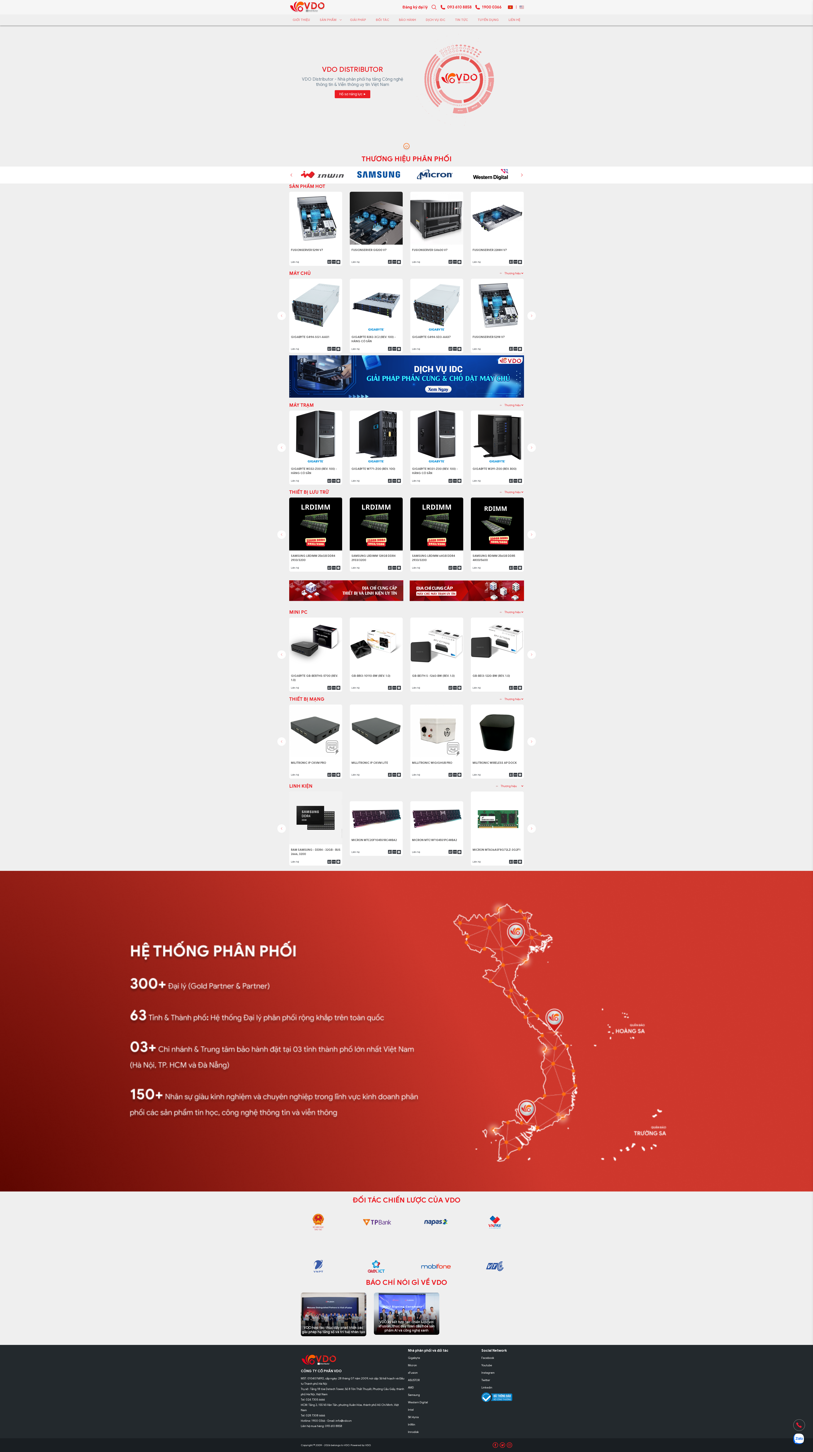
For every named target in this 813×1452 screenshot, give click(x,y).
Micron (412, 1365)
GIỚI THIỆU (301, 20)
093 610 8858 (459, 7)
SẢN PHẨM (328, 20)
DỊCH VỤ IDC (435, 20)
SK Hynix (413, 1417)
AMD (411, 1387)
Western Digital (418, 1402)
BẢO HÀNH (407, 20)
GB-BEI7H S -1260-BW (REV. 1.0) (435, 673)
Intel (411, 1410)
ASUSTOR (414, 1380)
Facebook (487, 1358)
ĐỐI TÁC (382, 20)
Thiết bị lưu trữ (309, 492)
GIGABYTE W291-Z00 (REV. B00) (496, 466)
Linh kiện (300, 786)
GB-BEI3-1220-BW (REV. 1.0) (493, 673)
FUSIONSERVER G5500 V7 (491, 247)
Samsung (414, 1395)
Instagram (488, 1373)
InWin (411, 1424)
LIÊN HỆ (514, 20)
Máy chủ (300, 273)
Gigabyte (414, 1358)
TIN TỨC (461, 20)
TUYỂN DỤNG (488, 20)
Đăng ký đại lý (415, 7)
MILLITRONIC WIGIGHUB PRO (432, 760)
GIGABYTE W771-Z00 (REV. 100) (374, 466)
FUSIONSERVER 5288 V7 (429, 247)
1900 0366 (492, 7)
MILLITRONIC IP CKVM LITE (370, 760)
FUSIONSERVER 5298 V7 (490, 334)
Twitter (485, 1380)
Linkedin (486, 1387)
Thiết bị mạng (306, 699)
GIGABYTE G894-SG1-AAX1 (311, 334)
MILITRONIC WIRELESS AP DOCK (495, 760)
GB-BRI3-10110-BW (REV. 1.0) (373, 673)
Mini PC (298, 612)
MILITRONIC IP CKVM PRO (309, 760)
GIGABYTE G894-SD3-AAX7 (432, 334)
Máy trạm (301, 405)
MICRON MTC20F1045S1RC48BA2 (375, 847)
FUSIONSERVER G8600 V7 (310, 247)
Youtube (486, 1365)
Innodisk (413, 1432)
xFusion (413, 1373)
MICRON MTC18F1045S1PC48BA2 (435, 847)
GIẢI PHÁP (358, 20)
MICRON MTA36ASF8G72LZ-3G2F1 (497, 847)
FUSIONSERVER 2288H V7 (370, 247)
